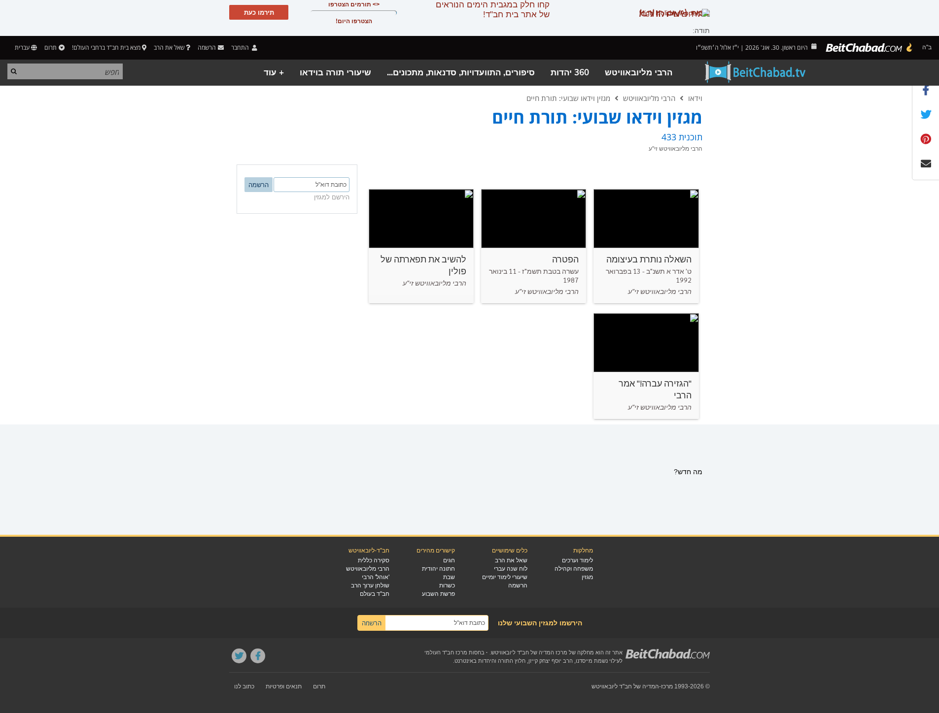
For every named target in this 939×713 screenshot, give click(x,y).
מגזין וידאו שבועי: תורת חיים (568, 98)
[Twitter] (239, 655)
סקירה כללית (373, 560)
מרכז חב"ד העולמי (445, 652)
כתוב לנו (244, 686)
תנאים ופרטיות (284, 686)
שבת (449, 577)
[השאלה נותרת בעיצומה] (645, 246)
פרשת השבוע (438, 593)
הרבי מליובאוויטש (638, 72)
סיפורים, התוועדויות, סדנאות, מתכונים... (461, 72)
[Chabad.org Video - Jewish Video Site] (755, 72)
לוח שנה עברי (510, 568)
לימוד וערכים (577, 560)
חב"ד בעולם (374, 593)
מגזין (587, 577)
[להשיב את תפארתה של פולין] (421, 246)
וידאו (695, 98)
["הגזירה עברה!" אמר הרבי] (645, 366)
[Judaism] (869, 48)
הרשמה (517, 585)
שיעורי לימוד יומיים (504, 577)
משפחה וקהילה (574, 568)
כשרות (447, 585)
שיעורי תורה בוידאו (335, 72)
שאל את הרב (169, 47)
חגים (449, 560)
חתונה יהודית (438, 568)
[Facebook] (257, 655)
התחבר (240, 47)
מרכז (667, 686)
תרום (50, 47)
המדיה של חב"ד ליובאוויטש (625, 686)
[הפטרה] (533, 246)
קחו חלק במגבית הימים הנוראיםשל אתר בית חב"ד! (493, 9)
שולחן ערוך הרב (370, 585)
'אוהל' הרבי (375, 577)
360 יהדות (570, 72)
